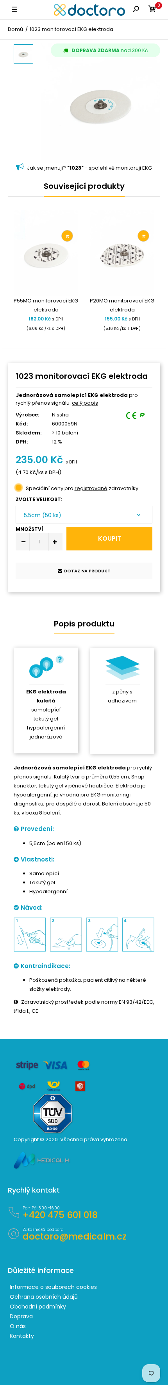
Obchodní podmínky (38, 1306)
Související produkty (84, 186)
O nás (18, 1326)
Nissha (60, 414)
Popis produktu (84, 623)
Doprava (21, 1316)
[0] (152, 10)
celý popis (85, 403)
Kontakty (22, 1336)
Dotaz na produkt (87, 571)
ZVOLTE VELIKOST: (39, 499)
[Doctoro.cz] (89, 9)
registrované (91, 488)
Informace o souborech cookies (53, 1287)
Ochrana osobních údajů (44, 1297)
